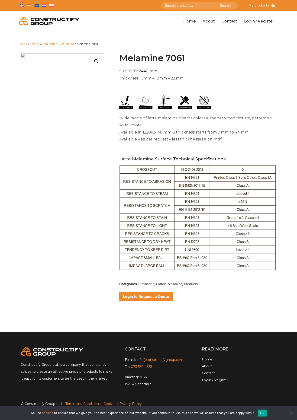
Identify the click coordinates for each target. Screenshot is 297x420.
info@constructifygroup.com (160, 360)
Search (225, 5)
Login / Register (259, 21)
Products (191, 284)
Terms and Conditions (82, 404)
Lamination (50, 44)
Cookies (109, 404)
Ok (262, 413)
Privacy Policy (130, 404)
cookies (47, 413)
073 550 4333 (141, 367)
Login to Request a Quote (146, 296)
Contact (229, 21)
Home (189, 21)
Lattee (34, 44)
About (209, 21)
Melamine (67, 44)
